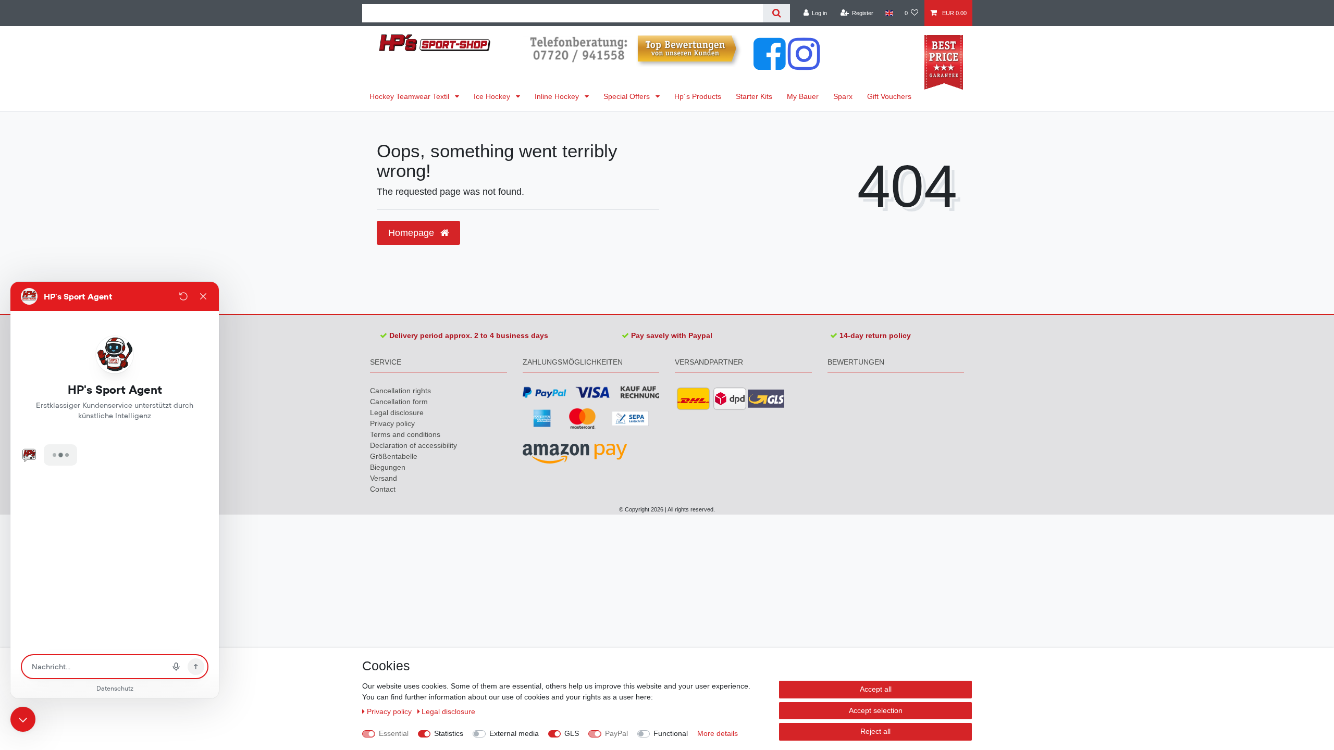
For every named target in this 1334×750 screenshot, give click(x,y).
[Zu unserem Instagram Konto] (804, 64)
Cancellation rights (400, 390)
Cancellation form (399, 401)
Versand (383, 478)
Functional (670, 733)
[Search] (776, 13)
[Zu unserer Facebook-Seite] (770, 64)
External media (514, 733)
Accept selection (876, 710)
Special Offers (627, 96)
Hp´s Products (697, 96)
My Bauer (803, 96)
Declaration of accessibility (413, 445)
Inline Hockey (558, 96)
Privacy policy (392, 423)
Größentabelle (393, 456)
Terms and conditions (405, 434)
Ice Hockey (493, 96)
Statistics (448, 733)
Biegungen (387, 467)
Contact (383, 489)
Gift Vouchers (889, 96)
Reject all (875, 731)
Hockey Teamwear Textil (410, 96)
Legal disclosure (397, 412)
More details (717, 733)
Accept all (876, 689)
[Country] (888, 13)
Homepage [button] (412, 233)
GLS (571, 733)
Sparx (843, 96)
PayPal (616, 733)
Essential (394, 733)
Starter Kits (754, 96)
